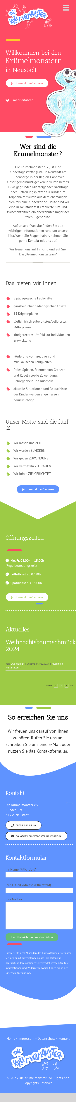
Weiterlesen (12, 667)
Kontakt (33, 240)
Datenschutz (46, 1038)
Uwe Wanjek (17, 663)
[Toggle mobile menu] (66, 7)
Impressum (26, 1038)
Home (11, 1038)
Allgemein (57, 663)
